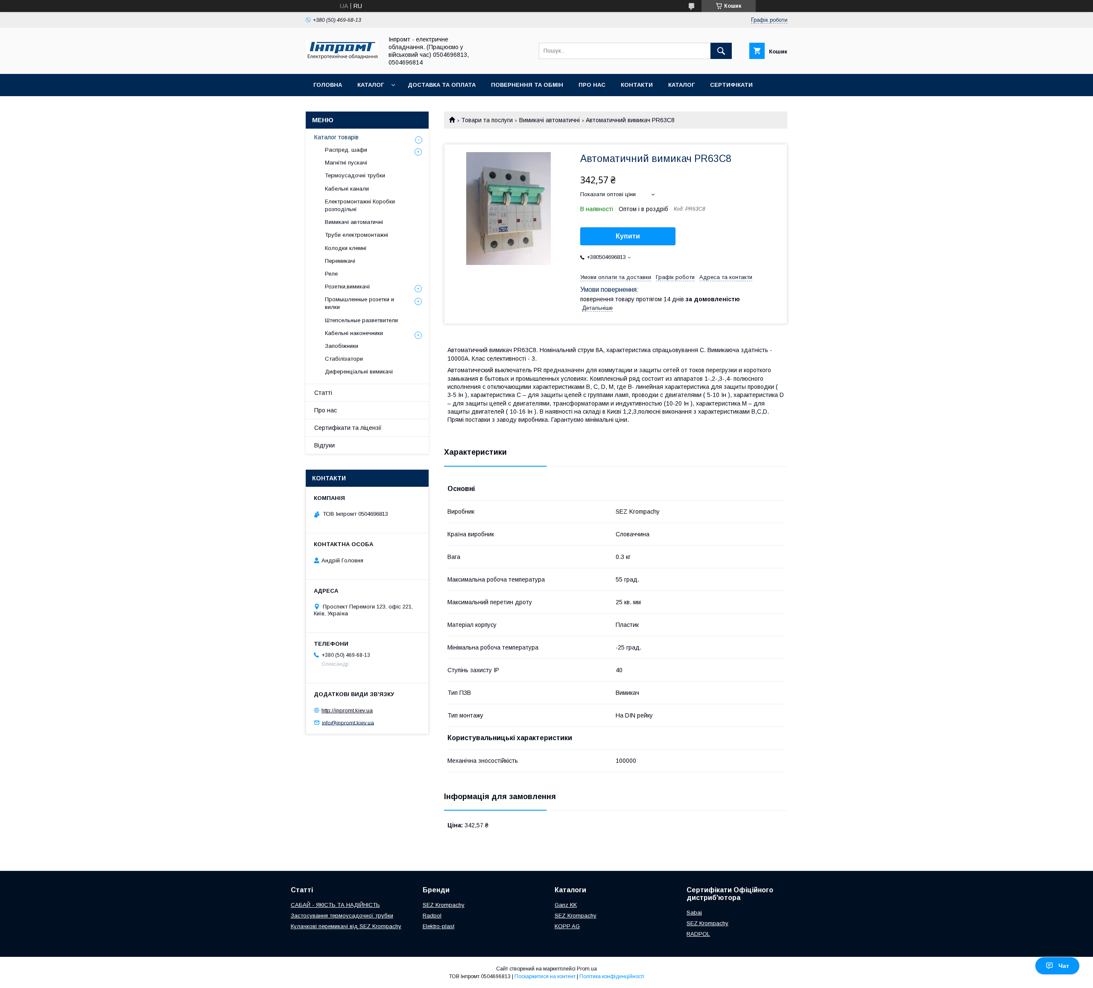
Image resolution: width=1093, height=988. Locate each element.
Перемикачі (340, 261)
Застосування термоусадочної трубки (342, 915)
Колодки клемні (345, 248)
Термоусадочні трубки (355, 175)
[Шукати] (721, 51)
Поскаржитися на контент (545, 976)
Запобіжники (341, 346)
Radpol (432, 915)
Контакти (637, 85)
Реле (331, 274)
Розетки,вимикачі (347, 286)
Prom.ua (587, 969)
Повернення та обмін (527, 85)
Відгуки (324, 445)
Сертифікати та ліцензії (348, 427)
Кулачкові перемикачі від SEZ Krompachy (346, 926)
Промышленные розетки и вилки (359, 303)
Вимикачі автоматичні (549, 120)
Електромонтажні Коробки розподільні (360, 205)
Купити (628, 236)
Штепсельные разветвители (361, 320)
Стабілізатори (344, 359)
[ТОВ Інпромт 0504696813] (342, 57)
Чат (1063, 965)
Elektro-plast (438, 926)
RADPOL (698, 934)
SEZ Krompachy (444, 905)
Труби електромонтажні (356, 235)
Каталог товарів (336, 137)
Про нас (592, 85)
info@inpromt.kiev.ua (348, 722)
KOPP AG (567, 926)
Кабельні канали (347, 188)
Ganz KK (566, 905)
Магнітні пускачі (346, 162)
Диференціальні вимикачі (359, 371)
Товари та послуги (487, 120)
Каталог (370, 85)
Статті (323, 392)
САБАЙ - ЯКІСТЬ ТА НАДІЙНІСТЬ (335, 905)
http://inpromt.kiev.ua (347, 710)
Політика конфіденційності (611, 976)
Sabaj (694, 912)
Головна (327, 85)
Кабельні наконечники (354, 333)
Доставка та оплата (442, 85)
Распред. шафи (346, 150)
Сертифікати (731, 85)
